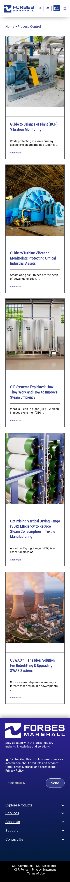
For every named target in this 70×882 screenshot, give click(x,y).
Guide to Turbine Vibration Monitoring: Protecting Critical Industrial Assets (33, 258)
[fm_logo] (19, 6)
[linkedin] (24, 850)
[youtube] (18, 850)
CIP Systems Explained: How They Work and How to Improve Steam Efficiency (33, 392)
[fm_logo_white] (35, 724)
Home (9, 26)
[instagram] (12, 850)
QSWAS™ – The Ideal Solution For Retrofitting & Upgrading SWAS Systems (32, 665)
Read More (15, 152)
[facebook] (6, 850)
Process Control (29, 26)
